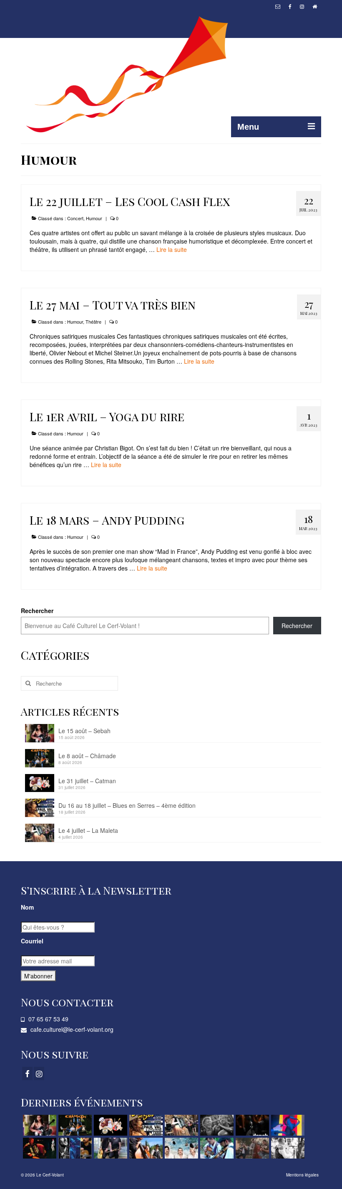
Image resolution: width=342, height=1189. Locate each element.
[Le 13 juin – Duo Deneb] (251, 1125)
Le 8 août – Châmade (87, 756)
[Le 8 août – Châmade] (74, 1125)
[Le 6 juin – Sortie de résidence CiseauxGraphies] (286, 1125)
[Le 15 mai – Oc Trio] (74, 1148)
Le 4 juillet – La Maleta (88, 830)
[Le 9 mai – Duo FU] (109, 1148)
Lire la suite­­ (171, 249)
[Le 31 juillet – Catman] (109, 1125)
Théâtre (93, 321)
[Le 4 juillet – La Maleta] (180, 1125)
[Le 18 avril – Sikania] (180, 1148)
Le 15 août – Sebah (84, 730)
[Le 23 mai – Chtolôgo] (38, 1148)
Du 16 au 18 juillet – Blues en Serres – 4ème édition (127, 805)
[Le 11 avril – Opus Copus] (216, 1148)
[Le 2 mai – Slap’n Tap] (145, 1148)
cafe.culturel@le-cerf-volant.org (71, 1029)
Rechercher (37, 610)
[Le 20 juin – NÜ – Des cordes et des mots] (216, 1125)
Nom (27, 907)
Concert (75, 218)
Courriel (32, 941)
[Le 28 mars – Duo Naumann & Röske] (286, 1148)
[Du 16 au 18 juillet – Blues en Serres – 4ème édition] (145, 1125)
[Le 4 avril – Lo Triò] (251, 1148)
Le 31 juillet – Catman (87, 781)
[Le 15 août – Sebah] (38, 1125)
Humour (94, 218)
